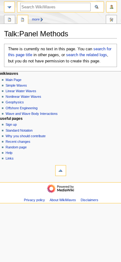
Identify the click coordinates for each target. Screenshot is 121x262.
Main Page (13, 80)
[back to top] (60, 170)
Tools (111, 20)
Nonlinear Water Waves (23, 96)
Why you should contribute (26, 136)
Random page (16, 147)
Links (10, 158)
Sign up (11, 124)
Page (9, 20)
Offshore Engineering (22, 108)
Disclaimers (89, 200)
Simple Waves (16, 85)
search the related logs (86, 55)
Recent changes (18, 141)
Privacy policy (34, 200)
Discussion (22, 20)
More (36, 19)
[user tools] (111, 7)
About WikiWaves (63, 200)
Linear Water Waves (21, 91)
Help (9, 153)
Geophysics (15, 102)
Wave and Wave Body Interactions (32, 113)
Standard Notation (19, 130)
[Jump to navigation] (9, 7)
